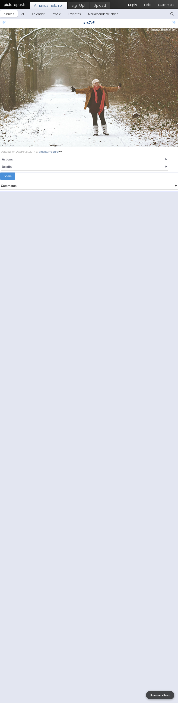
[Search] (172, 14)
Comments (8, 186)
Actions (7, 159)
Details (7, 167)
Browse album (160, 695)
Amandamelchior (48, 5)
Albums (9, 14)
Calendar (38, 14)
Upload (99, 5)
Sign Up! (78, 5)
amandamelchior (49, 151)
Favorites (74, 14)
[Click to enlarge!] (89, 87)
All (23, 14)
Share (8, 176)
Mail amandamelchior (103, 14)
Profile (56, 14)
